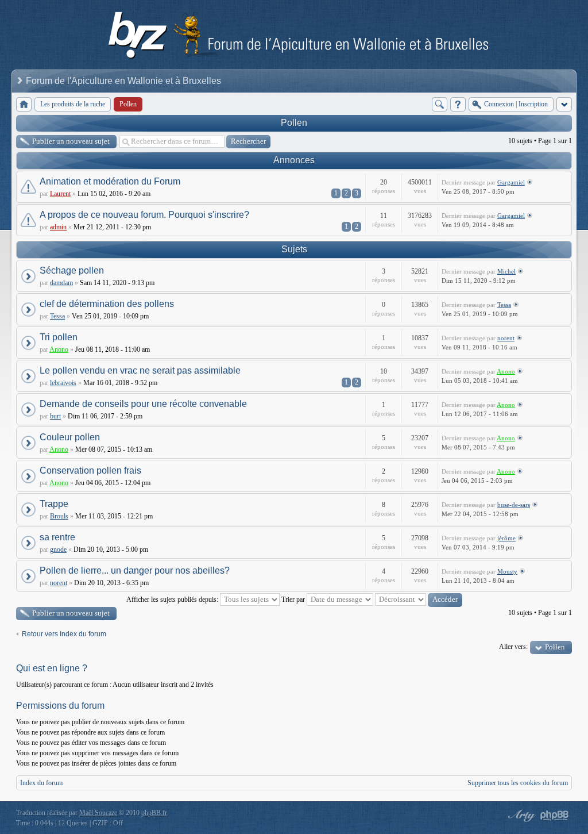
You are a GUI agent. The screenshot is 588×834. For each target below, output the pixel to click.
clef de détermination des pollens (107, 304)
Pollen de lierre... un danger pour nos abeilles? (135, 570)
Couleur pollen (70, 437)
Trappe (54, 504)
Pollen (294, 123)
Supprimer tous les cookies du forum (517, 783)
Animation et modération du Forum (110, 181)
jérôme (506, 538)
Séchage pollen (72, 270)
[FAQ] (458, 104)
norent (505, 338)
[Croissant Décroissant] (418, 599)
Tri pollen (59, 337)
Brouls (59, 516)
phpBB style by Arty (520, 816)
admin (58, 227)
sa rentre (57, 537)
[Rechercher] (439, 104)
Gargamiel (511, 182)
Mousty (507, 571)
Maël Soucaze (98, 813)
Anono (58, 349)
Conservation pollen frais (90, 470)
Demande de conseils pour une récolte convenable (143, 404)
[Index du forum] (24, 104)
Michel (506, 271)
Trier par (294, 599)
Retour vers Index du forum (64, 634)
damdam (61, 283)
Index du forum (41, 783)
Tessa (57, 316)
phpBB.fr (154, 813)
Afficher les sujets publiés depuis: (173, 599)
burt (55, 416)
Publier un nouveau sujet (71, 141)
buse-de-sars (513, 504)
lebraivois (63, 383)
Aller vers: (513, 647)
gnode (58, 549)
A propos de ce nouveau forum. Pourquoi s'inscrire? (144, 215)
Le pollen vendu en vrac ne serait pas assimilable (140, 370)
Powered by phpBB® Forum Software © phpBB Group (554, 816)
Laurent (60, 194)
